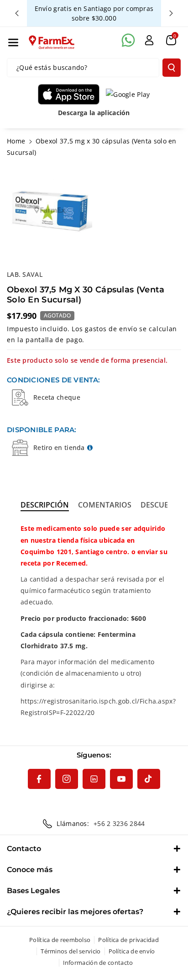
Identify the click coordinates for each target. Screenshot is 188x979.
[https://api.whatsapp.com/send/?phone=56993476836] (128, 40)
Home (16, 141)
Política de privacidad (128, 940)
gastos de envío (111, 328)
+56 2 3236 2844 (119, 823)
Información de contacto (98, 962)
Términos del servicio (70, 951)
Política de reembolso (59, 940)
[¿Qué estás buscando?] (171, 67)
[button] (13, 42)
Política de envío (132, 951)
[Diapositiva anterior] (17, 13)
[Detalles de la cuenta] (149, 40)
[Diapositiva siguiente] (171, 13)
